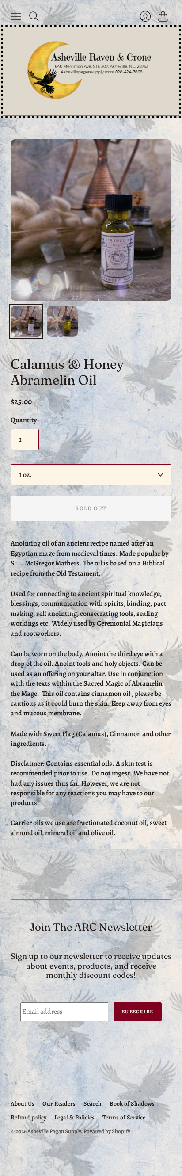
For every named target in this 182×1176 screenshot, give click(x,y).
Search (92, 1104)
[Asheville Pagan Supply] (91, 71)
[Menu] (16, 16)
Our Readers (59, 1104)
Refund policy (28, 1117)
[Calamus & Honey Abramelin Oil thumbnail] (26, 321)
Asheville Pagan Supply (54, 1131)
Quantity (24, 420)
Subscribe (137, 1011)
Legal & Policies (74, 1117)
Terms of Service (123, 1117)
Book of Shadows (132, 1104)
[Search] (34, 16)
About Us (22, 1104)
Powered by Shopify (106, 1131)
